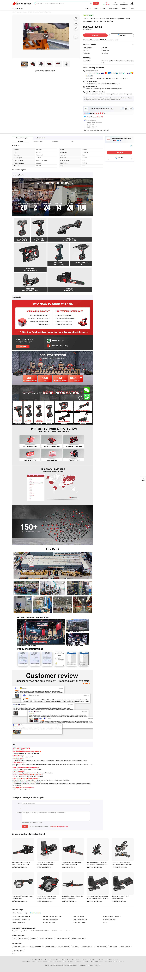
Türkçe (106, 961)
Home (13, 12)
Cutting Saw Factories (19, 946)
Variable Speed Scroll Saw (46, 938)
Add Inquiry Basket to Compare (46, 71)
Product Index (102, 959)
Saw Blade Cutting (49, 946)
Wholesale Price (75, 959)
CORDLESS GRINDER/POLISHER (112, 916)
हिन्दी (96, 961)
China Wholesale (66, 959)
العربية (82, 961)
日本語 (91, 961)
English (33, 961)
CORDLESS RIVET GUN (109, 919)
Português (44, 961)
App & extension (113, 8)
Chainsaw (33, 938)
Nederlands (76, 961)
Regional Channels (93, 959)
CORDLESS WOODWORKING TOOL (21, 919)
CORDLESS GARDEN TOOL (80, 919)
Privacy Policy (98, 965)
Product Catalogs (36, 913)
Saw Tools (74, 946)
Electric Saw (37, 12)
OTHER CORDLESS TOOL (79, 922)
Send (25, 826)
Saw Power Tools (101, 946)
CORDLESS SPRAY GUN (49, 922)
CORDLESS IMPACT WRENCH (50, 919)
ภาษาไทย (100, 961)
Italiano (64, 961)
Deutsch (70, 961)
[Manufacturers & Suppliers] (21, 3)
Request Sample (114, 40)
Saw (15, 938)
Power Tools (29, 12)
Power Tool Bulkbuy (19, 950)
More (13, 954)
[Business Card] (131, 145)
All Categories (18, 8)
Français (51, 961)
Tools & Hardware (21, 12)
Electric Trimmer (23, 938)
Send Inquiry (95, 35)
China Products (40, 959)
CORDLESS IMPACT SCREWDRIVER (52, 916)
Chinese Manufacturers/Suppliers (52, 959)
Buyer (95, 8)
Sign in (132, 4)
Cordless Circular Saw (46, 12)
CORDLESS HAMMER (78, 916)
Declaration (90, 965)
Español (39, 961)
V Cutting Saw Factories (35, 946)
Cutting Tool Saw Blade (87, 946)
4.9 (113, 140)
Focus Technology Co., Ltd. (62, 965)
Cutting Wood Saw (125, 946)
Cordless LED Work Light (18, 922)
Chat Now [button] (123, 35)
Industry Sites (84, 959)
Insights (116, 959)
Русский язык (58, 961)
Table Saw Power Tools (78, 938)
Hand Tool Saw (113, 946)
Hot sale (105, 922)
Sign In (86, 130)
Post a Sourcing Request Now (59, 826)
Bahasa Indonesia (120, 961)
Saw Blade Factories (63, 946)
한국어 (86, 961)
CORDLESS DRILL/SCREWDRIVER (21, 916)
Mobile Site (109, 959)
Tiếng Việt (111, 961)
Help (103, 8)
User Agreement (82, 965)
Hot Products (32, 959)
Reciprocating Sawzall (63, 938)
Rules (132, 8)
